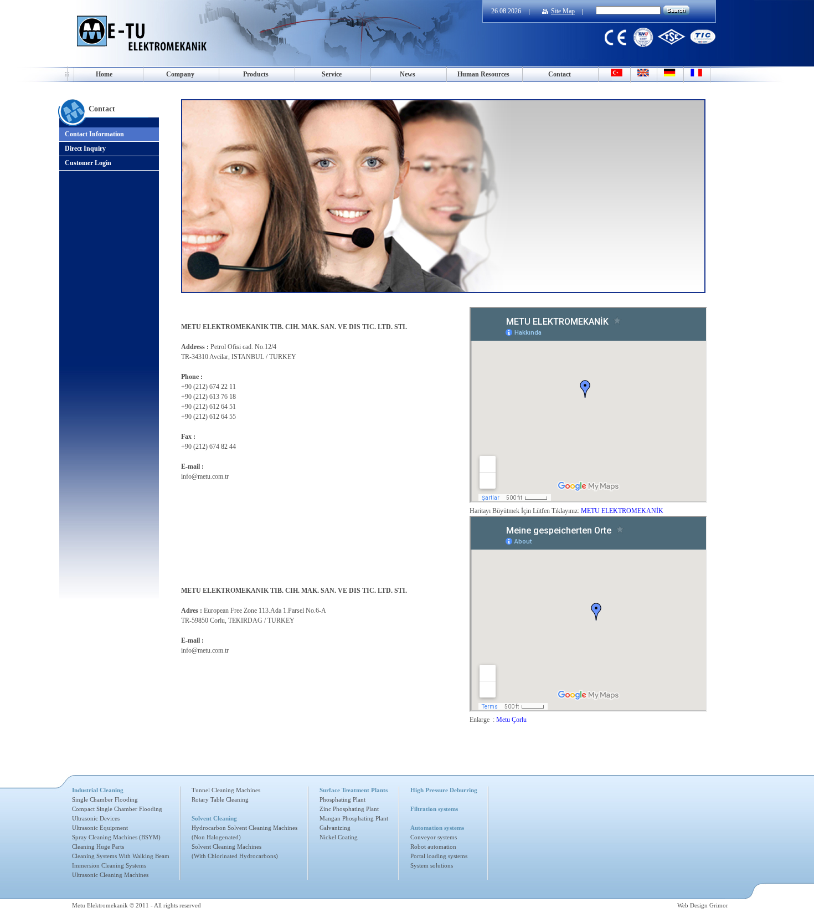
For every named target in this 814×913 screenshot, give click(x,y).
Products (256, 74)
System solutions (431, 865)
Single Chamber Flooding (105, 799)
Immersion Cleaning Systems (109, 865)
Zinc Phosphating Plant (349, 809)
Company (180, 74)
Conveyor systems (433, 837)
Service (332, 74)
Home (104, 74)
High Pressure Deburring (443, 790)
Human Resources (483, 74)
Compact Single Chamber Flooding (117, 809)
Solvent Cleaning (214, 818)
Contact (559, 74)
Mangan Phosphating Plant (354, 818)
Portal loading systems (438, 856)
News (407, 74)
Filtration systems (434, 809)
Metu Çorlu (511, 720)
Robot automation (433, 846)
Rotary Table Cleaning (220, 799)
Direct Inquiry (85, 148)
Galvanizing (335, 827)
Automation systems (437, 827)
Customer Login (88, 163)
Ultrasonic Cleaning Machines (110, 874)
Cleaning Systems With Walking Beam (120, 856)
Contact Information (94, 134)
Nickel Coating (339, 837)
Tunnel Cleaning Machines (226, 790)
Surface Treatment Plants (354, 790)
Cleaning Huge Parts (98, 846)
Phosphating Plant (342, 799)
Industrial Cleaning (97, 790)
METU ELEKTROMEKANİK (622, 511)
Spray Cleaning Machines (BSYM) (116, 837)
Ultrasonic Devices (96, 818)
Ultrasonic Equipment (100, 827)
